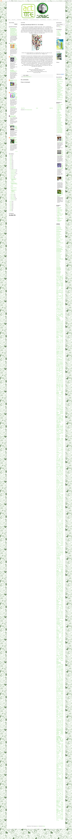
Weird (59, 807)
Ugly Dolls (58, 789)
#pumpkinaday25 (58, 256)
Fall (62, 498)
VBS (60, 793)
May (60, 573)
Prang (60, 655)
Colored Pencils (59, 430)
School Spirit (58, 683)
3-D (62, 277)
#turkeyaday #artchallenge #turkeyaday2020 (58, 261)
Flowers (62, 509)
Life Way (59, 564)
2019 (11, 164)
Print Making (61, 658)
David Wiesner (59, 115)
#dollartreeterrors (58, 238)
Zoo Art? (12, 186)
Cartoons (57, 398)
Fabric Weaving (58, 496)
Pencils (62, 640)
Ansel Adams (59, 106)
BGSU (59, 380)
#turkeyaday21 (58, 272)
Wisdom (60, 815)
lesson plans (58, 563)
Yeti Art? (12, 185)
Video (57, 794)
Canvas (57, 396)
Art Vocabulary (60, 361)
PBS (60, 637)
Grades (62, 527)
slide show (59, 700)
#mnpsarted (57, 247)
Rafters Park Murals (16, 83)
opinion (62, 622)
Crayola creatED (58, 450)
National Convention (59, 608)
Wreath (60, 817)
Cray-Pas (62, 448)
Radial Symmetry (60, 666)
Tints (62, 777)
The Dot (60, 773)
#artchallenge (58, 231)
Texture (57, 770)
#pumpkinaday (58, 250)
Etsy (58, 492)
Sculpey (62, 685)
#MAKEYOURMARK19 (59, 246)
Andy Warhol (59, 105)
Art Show (58, 348)
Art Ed (62, 312)
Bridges (60, 389)
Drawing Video (61, 474)
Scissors (61, 684)
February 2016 (13, 198)
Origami (62, 623)
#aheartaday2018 (58, 227)
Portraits (62, 651)
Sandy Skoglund (59, 131)
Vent (62, 793)
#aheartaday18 (58, 225)
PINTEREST (59, 35)
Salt (61, 678)
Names (62, 601)
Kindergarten (58, 555)
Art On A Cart (58, 330)
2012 (11, 205)
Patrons (62, 636)
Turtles (57, 785)
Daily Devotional (59, 460)
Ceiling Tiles (58, 400)
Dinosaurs (61, 467)
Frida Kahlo (59, 118)
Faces (62, 496)
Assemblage (61, 372)
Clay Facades (58, 417)
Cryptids (62, 455)
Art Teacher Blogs (60, 354)
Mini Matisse (12, 125)
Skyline (57, 700)
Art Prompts (60, 332)
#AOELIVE (57, 230)
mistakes (62, 582)
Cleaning (59, 419)
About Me (13, 19)
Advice (62, 287)
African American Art (59, 289)
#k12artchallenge (58, 244)
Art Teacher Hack (59, 355)
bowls (62, 388)
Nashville (57, 604)
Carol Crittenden (61, 396)
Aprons (57, 297)
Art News (59, 329)
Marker (62, 570)
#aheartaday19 (58, 226)
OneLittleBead (58, 620)
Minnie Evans (61, 581)
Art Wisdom (60, 362)
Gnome (60, 524)
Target (62, 753)
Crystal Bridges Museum (59, 84)
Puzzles (57, 665)
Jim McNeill (59, 121)
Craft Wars (59, 446)
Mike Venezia (59, 123)
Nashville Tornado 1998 (59, 607)
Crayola (58, 217)
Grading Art (61, 528)
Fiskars (59, 506)
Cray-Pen (57, 449)
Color (60, 426)
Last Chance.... (13, 181)
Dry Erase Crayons (59, 475)
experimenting (58, 493)
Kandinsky (61, 552)
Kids (61, 553)
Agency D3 (58, 291)
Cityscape (61, 409)
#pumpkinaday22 (59, 251)
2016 (11, 168)
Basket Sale (59, 377)
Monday (59, 587)
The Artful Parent (13, 28)
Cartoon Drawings (59, 397)
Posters (57, 653)
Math (57, 573)
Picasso (62, 644)
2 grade (60, 276)
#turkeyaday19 (58, 270)
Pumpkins (61, 664)
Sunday (62, 732)
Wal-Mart (60, 798)
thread (62, 776)
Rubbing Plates (61, 676)
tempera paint (58, 768)
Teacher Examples (59, 758)
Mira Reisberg (59, 124)
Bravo (57, 389)
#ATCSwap (57, 235)
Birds (60, 380)
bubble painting (61, 390)
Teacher (57, 754)
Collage (57, 425)
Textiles (62, 769)
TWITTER (58, 33)
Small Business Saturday (59, 701)
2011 (11, 206)
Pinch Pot (61, 646)
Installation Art (61, 545)
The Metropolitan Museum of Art (59, 94)
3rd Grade (58, 279)
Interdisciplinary (58, 546)
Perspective (61, 641)
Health (62, 534)
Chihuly (60, 405)
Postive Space (61, 653)
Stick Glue (60, 720)
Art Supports (60, 352)
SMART (57, 702)
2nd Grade (60, 277)
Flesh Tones (58, 509)
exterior (60, 494)
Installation (57, 545)
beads (58, 378)
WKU (62, 815)
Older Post (51, 108)
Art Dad (61, 311)
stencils (57, 719)
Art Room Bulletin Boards (59, 336)
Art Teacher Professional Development (59, 357)
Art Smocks (60, 349)
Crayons (57, 452)
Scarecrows (58, 681)
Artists (60, 368)
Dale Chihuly (59, 114)
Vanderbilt (57, 793)
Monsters (61, 591)
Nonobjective (61, 616)
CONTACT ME (55, 19)
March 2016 (13, 197)
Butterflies (62, 394)
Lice (61, 563)
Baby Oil (57, 376)
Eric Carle (58, 116)
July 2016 (12, 176)
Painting (61, 627)
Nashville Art (61, 604)
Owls (60, 624)
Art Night (62, 329)
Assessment (58, 373)
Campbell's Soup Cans (59, 395)
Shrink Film (57, 695)
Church (57, 407)
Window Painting (59, 808)
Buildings (57, 392)
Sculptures (61, 686)
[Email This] (23, 75)
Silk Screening (60, 697)
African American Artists (59, 290)
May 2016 (12, 194)
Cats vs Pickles (61, 399)
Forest (61, 512)
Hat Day (60, 534)
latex (37, 826)
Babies (62, 375)
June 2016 (12, 177)
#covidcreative (58, 237)
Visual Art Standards (59, 796)
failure (62, 497)
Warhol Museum (59, 99)
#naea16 (62, 247)
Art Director (59, 312)
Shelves (62, 694)
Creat (59, 453)
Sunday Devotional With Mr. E (27, 76)
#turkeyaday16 (58, 267)
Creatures (57, 454)
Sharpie (62, 693)
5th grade (60, 280)
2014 (11, 202)
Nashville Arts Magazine (59, 605)
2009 (11, 209)
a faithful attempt (13, 56)
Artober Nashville (59, 370)
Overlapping (58, 624)
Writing (62, 817)
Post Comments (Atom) (28, 109)
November (57, 617)
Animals (60, 296)
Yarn (62, 818)
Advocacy (57, 288)
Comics (62, 433)
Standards (57, 713)
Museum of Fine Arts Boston (59, 89)
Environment (58, 491)
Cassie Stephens (13, 43)
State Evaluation (58, 717)
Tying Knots (61, 787)
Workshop (57, 817)
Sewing (57, 690)
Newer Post (23, 108)
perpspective (58, 641)
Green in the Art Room (59, 529)
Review (59, 673)
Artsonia (57, 372)
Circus (59, 409)
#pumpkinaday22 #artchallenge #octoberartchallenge (59, 253)
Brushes (57, 390)
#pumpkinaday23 (58, 255)
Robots (62, 673)
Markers (57, 571)
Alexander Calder (60, 104)
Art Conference (59, 309)
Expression (57, 494)
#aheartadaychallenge (59, 229)
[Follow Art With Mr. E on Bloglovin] (60, 74)
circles (60, 408)
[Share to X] (25, 75)
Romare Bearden (59, 129)
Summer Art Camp (59, 728)
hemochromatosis (58, 535)
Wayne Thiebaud (59, 804)
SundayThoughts (58, 743)
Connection (57, 437)
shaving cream (58, 694)
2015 (11, 201)
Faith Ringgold (59, 117)
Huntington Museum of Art (59, 86)
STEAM (62, 717)
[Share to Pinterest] (27, 75)
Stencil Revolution (60, 718)
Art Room (60, 335)
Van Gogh (61, 792)
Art (60, 298)
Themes (57, 775)
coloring (57, 431)
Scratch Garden (58, 685)
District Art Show (58, 469)
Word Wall (57, 816)
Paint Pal (59, 626)
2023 (11, 159)
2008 (11, 210)
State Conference (59, 716)
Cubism (57, 456)
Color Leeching (58, 428)
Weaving (57, 805)
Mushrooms (57, 599)
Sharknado (57, 693)
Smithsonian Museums (59, 92)
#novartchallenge (59, 248)
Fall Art (57, 499)
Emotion (62, 487)
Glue (62, 523)
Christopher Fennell (59, 112)
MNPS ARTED (25, 19)
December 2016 (13, 169)
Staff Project (61, 712)
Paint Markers (58, 625)
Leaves (57, 562)
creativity (62, 453)
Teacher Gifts (58, 759)
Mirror (59, 582)
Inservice (62, 543)
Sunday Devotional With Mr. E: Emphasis (13, 191)
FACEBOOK (59, 34)
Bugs (62, 391)
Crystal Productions (59, 212)
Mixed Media (58, 583)
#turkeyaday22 (58, 273)
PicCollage (57, 645)
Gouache (62, 526)
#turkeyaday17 (58, 268)
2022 (11, 160)
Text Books (59, 769)
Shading (62, 691)
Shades (59, 691)
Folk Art (59, 511)
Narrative (57, 602)
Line (61, 564)
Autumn (57, 375)
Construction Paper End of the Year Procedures (59, 441)
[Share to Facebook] (26, 75)
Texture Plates (61, 770)
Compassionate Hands (59, 435)
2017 (11, 167)
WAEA (57, 798)
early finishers (58, 476)
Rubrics (57, 677)
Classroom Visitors (58, 416)
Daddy (59, 459)
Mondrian (62, 589)
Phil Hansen (59, 126)
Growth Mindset (61, 531)
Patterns (57, 637)
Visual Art (61, 795)
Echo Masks (61, 479)
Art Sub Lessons (12, 92)
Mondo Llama (58, 589)
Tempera (58, 765)
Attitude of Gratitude (59, 374)
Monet (57, 590)
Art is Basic (12, 70)
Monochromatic (61, 590)
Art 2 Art (60, 300)
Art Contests (58, 311)
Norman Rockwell (60, 125)
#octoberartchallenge (59, 249)
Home (9, 19)
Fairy (59, 498)
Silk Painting (58, 696)
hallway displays (58, 533)
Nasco (62, 603)
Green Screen (58, 530)
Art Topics (60, 360)
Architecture (58, 298)
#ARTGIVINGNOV (58, 234)
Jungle (57, 552)
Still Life (59, 721)
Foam (60, 510)
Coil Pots (58, 421)
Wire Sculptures (59, 814)
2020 (11, 163)
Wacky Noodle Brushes (59, 797)
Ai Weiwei (61, 291)
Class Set (58, 410)
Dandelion (61, 460)
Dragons (62, 473)
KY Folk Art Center (60, 87)
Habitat (59, 532)
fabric (62, 495)
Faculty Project (58, 497)
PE (62, 637)
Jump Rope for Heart (60, 551)
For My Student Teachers (34, 19)
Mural (59, 598)
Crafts (62, 447)
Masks (62, 572)
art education (61, 314)
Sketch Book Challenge (59, 698)
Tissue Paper (58, 778)
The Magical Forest (13, 107)
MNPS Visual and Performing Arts (59, 584)
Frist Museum (59, 78)
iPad (57, 548)
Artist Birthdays (43, 19)
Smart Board (61, 702)
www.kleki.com (58, 818)
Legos (59, 562)
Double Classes (61, 472)
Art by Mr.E (49, 19)
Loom (60, 567)
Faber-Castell (58, 495)
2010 (11, 208)
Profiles (57, 664)
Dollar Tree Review (59, 471)
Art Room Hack (60, 342)
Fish (57, 506)
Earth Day (57, 478)
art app (62, 302)
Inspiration (57, 544)
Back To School (61, 376)
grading (57, 528)
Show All (16, 151)
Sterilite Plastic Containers (59, 220)
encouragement (58, 488)
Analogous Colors (58, 295)
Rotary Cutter (61, 675)
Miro (57, 582)
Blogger (44, 826)
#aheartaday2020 (58, 228)
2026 (11, 155)
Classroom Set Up (59, 415)
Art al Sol (61, 301)
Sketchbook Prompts (59, 699)
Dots (58, 472)
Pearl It (60, 638)
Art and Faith (58, 302)
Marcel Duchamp (59, 122)
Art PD (61, 330)
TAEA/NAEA (19, 19)
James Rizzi (59, 548)
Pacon (62, 624)
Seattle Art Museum (60, 90)
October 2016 (13, 172)
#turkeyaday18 (58, 269)
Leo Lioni (62, 562)
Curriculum (61, 457)
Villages (60, 794)
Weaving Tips (60, 806)
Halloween (61, 532)
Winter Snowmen (60, 813)
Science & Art (58, 684)
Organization (58, 623)
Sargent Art (59, 208)
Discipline (57, 468)
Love (60, 568)
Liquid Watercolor (60, 566)
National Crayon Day (59, 609)
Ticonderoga (58, 777)
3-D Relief (61, 278)
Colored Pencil (60, 429)
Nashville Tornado (59, 606)
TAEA (59, 750)
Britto (62, 389)
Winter (57, 809)
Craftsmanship (58, 448)
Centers (62, 400)
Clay (62, 416)
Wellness (62, 807)
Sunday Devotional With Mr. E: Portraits (14, 183)
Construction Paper (59, 438)
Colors (59, 431)
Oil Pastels (58, 618)
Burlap (62, 393)
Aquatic (62, 297)
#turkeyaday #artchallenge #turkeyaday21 (58, 263)
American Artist (59, 294)
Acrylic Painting (60, 285)
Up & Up (59, 791)
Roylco (57, 676)
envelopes (61, 490)
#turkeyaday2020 (58, 271)
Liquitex (57, 567)
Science (62, 683)
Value (57, 792)
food (60, 511)
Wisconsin (57, 815)
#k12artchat (58, 245)
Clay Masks (60, 418)
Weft (57, 807)
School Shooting (60, 682)
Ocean (60, 617)
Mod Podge (59, 585)
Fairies (57, 498)
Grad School (58, 527)
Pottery (57, 654)
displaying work (61, 468)
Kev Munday (58, 553)
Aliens (57, 292)
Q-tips (60, 665)
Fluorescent (57, 510)
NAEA (57, 600)
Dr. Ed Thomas (58, 473)
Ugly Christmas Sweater (59, 788)
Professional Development (58, 663)
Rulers (60, 677)
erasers (61, 491)
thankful (57, 772)
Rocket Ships (58, 674)
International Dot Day (59, 547)
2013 (11, 204)
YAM (60, 818)
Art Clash (61, 308)
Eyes (62, 494)
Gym (57, 532)
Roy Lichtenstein (59, 130)
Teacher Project (60, 761)
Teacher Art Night (59, 757)
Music (60, 599)
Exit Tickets (61, 492)
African (62, 288)
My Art (62, 599)
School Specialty (59, 209)
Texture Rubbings (59, 771)
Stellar (57, 718)
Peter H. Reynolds (59, 642)
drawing (57, 474)
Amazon (62, 293)
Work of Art (61, 816)
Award (60, 375)
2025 (11, 156)
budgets (57, 391)
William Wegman (59, 132)
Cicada (60, 407)
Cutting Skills (58, 458)
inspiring (62, 544)
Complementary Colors (59, 436)
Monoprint (57, 591)
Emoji (59, 487)
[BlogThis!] (24, 75)
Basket (57, 377)
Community (57, 434)
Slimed (62, 700)
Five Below (61, 508)
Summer (62, 727)
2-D (62, 276)
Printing (57, 659)
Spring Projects (59, 710)
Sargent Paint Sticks (60, 680)
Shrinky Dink (61, 695)
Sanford (59, 679)
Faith (61, 498)
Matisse (59, 573)
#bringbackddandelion (59, 236)
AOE (62, 296)
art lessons (61, 327)
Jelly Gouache (60, 549)
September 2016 (13, 173)
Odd (62, 617)
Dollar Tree (61, 470)
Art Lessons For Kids (59, 328)
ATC (62, 373)
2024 (11, 158)
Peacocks (57, 638)
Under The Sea (60, 790)
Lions (60, 565)
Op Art (60, 622)
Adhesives (57, 286)
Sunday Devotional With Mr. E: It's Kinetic (13, 179)
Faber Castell (59, 207)
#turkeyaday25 (58, 275)
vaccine (62, 791)
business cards (58, 394)
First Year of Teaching (59, 505)
